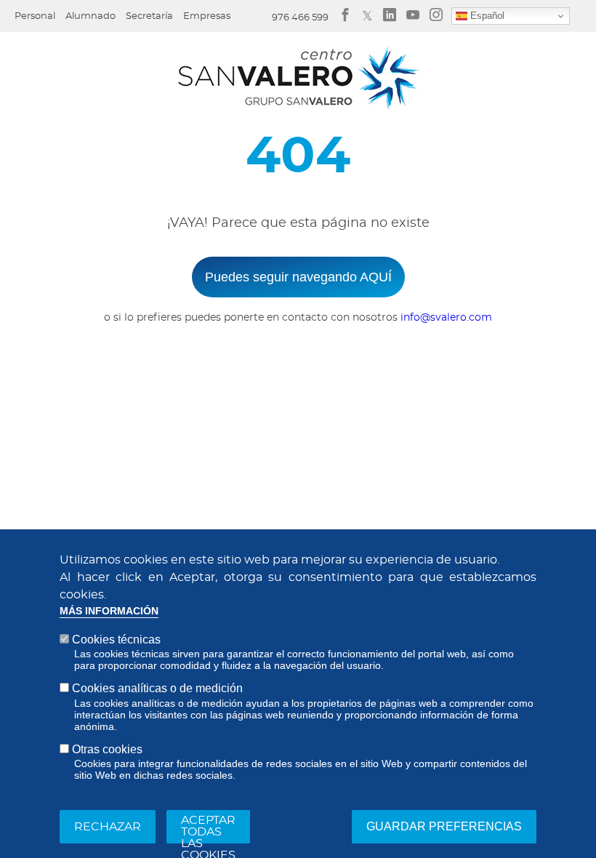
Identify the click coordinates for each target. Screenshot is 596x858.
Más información (109, 611)
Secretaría (149, 16)
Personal (35, 16)
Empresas (206, 16)
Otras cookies (107, 749)
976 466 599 (300, 18)
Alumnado (90, 16)
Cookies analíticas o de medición (157, 688)
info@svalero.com (446, 318)
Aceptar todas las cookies (208, 828)
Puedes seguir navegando (298, 277)
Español (485, 15)
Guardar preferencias (444, 826)
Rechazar (107, 827)
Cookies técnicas (116, 639)
